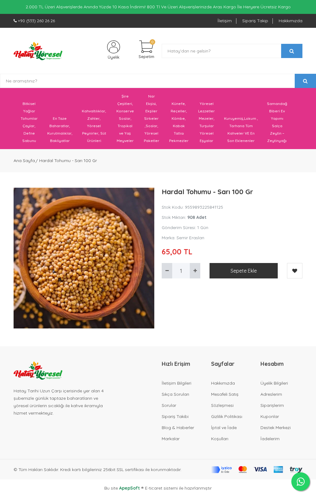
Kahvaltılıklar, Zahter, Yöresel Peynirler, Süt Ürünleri (94, 126)
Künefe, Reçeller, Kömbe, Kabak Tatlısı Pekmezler (179, 122)
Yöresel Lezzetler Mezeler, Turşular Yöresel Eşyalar (206, 122)
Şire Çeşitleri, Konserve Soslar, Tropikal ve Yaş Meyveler (125, 118)
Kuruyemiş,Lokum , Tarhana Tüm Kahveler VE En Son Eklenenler (241, 129)
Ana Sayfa (24, 160)
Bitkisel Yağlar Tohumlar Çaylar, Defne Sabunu (29, 122)
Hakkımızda (290, 20)
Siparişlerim (272, 405)
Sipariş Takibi (175, 416)
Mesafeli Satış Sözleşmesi (225, 399)
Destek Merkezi (275, 427)
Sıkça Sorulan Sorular (175, 399)
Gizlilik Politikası (226, 416)
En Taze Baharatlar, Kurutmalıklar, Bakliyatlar (60, 129)
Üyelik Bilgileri (274, 383)
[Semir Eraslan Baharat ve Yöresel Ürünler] (38, 51)
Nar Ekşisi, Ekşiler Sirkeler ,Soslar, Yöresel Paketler (151, 118)
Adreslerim (271, 394)
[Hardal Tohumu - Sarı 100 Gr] (84, 258)
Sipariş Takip (255, 20)
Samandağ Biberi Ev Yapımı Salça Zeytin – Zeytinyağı (277, 122)
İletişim (225, 20)
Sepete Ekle (244, 271)
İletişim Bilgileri (176, 383)
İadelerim (270, 438)
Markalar (171, 438)
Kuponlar (269, 416)
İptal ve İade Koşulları (224, 433)
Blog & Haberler (178, 427)
